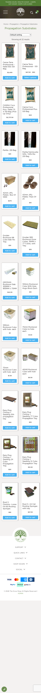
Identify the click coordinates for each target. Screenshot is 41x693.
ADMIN (20, 593)
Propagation (14, 24)
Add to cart (10, 78)
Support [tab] (19, 547)
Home (5, 24)
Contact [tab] (19, 558)
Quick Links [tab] (19, 553)
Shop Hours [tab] (19, 564)
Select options (30, 77)
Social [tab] (19, 569)
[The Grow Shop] (20, 12)
